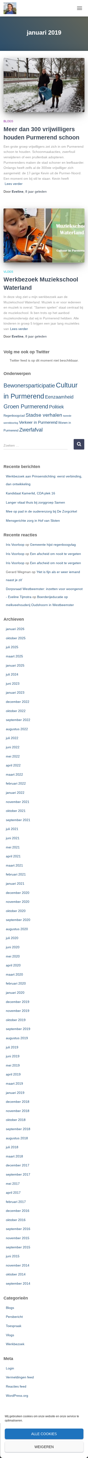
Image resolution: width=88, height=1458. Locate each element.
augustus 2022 (17, 729)
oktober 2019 (16, 1020)
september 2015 (18, 1247)
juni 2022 (12, 747)
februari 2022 (16, 783)
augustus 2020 (17, 929)
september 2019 (18, 1029)
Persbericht (14, 1317)
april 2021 (13, 856)
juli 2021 (12, 829)
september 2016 (18, 1229)
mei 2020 (13, 956)
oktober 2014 (16, 1274)
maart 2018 (14, 1156)
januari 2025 (15, 665)
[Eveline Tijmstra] (12, 8)
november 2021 (17, 802)
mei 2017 (13, 1183)
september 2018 (18, 1129)
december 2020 (17, 893)
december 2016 (17, 1211)
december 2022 (17, 702)
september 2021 (18, 820)
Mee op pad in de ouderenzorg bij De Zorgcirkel (41, 511)
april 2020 (13, 965)
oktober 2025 (16, 638)
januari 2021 (15, 883)
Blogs (8, 121)
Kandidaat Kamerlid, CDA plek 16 (30, 493)
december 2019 (17, 1002)
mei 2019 (13, 1065)
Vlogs (8, 271)
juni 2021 (12, 838)
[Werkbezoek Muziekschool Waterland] (44, 235)
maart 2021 (14, 865)
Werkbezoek (15, 1344)
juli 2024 (12, 674)
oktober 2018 (16, 1120)
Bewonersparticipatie (29, 386)
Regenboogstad (14, 415)
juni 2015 (12, 1256)
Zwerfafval (31, 430)
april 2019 (13, 1074)
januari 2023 (15, 692)
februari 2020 (16, 983)
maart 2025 (14, 656)
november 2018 (17, 1111)
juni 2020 (12, 947)
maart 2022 (14, 774)
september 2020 (18, 920)
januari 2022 (15, 792)
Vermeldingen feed (20, 1377)
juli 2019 (12, 1047)
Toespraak (13, 1326)
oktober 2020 (16, 911)
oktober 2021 (16, 811)
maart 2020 (14, 974)
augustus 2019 (17, 1038)
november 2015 (17, 1238)
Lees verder (14, 184)
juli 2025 (12, 647)
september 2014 (18, 1283)
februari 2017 (16, 1202)
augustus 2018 (17, 1138)
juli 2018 (12, 1147)
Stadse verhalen (44, 415)
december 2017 (17, 1165)
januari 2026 (15, 629)
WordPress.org (17, 1395)
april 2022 (13, 765)
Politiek (56, 406)
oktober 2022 (16, 711)
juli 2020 (12, 938)
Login (10, 1368)
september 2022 (18, 720)
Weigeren (44, 1447)
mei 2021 (13, 847)
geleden (36, 191)
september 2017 (18, 1174)
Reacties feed (16, 1386)
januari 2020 (15, 992)
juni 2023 (12, 683)
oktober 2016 (16, 1220)
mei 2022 (13, 756)
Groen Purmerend (26, 406)
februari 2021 (16, 874)
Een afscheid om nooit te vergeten (55, 554)
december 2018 (17, 1102)
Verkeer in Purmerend (38, 422)
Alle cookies (44, 1434)
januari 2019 (15, 1093)
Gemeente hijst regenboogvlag (53, 544)
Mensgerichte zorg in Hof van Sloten (33, 520)
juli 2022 (12, 738)
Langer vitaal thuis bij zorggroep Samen (35, 502)
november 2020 (17, 902)
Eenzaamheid (59, 396)
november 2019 (17, 1011)
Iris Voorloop (15, 544)
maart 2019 (14, 1083)
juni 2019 (12, 1056)
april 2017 (13, 1192)
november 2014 (17, 1265)
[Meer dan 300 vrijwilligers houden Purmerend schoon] (44, 85)
